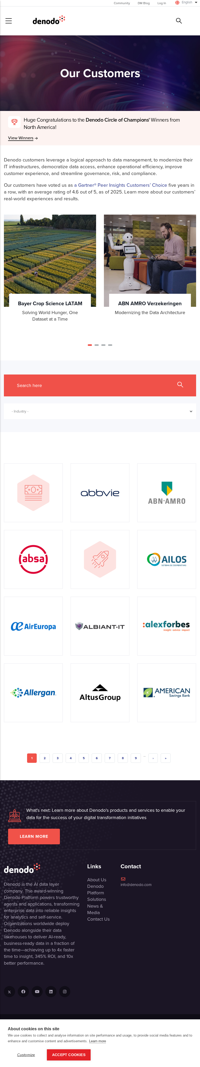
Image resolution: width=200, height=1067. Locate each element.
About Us (96, 879)
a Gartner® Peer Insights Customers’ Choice (120, 185)
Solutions (96, 899)
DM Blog (144, 3)
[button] (90, 345)
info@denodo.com (136, 885)
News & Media (95, 909)
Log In (162, 3)
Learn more (34, 836)
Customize (26, 1055)
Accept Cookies (68, 1055)
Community (122, 3)
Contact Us (98, 919)
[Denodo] (49, 21)
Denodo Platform (95, 889)
